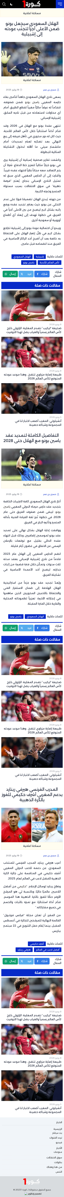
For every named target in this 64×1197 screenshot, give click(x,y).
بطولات (58, 1162)
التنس (59, 1171)
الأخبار (59, 1148)
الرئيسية (57, 1129)
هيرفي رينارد (24, 949)
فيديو (59, 1142)
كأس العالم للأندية (49, 262)
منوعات (58, 1151)
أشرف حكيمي (37, 943)
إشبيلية (40, 256)
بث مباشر (57, 1132)
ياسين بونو (32, 102)
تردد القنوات (55, 1137)
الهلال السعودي (22, 256)
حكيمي (21, 886)
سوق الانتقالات (54, 1157)
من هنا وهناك (54, 1167)
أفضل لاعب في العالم (47, 949)
